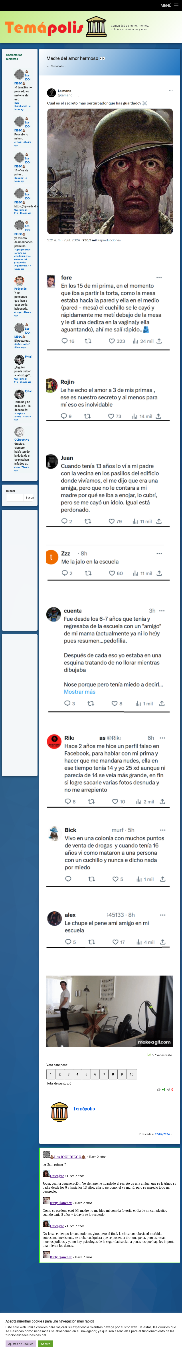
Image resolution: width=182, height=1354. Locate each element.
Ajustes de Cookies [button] (20, 1344)
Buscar (10, 491)
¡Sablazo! (19, 178)
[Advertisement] (109, 1296)
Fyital (28, 356)
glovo (17, 467)
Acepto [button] (45, 1344)
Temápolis (57, 66)
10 (131, 1074)
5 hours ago (20, 347)
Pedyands (20, 288)
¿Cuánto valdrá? (22, 344)
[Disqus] (110, 1204)
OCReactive (21, 439)
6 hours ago (25, 382)
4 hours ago (25, 213)
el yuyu (18, 142)
